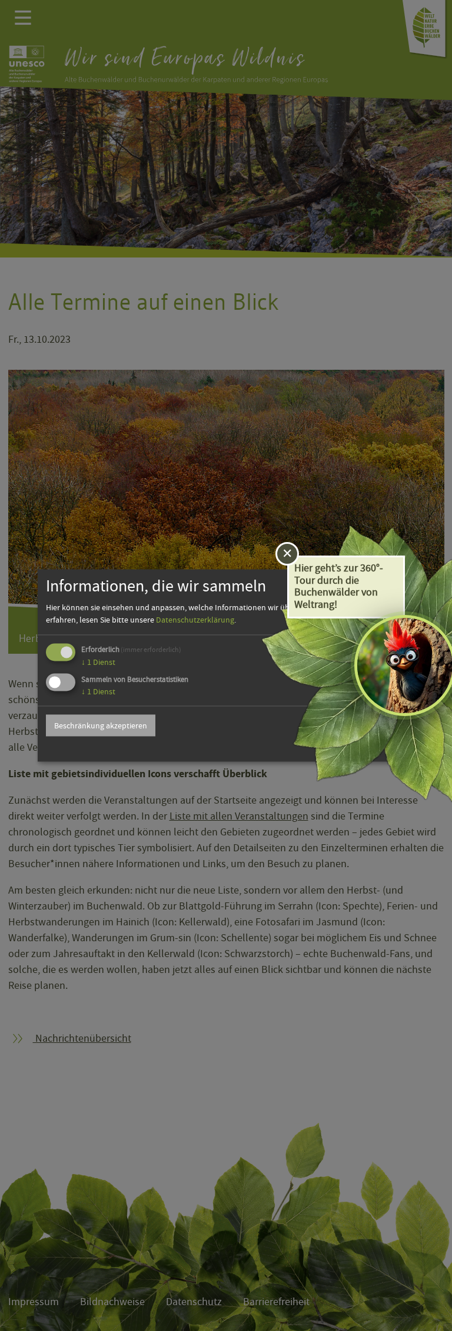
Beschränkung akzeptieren (100, 725)
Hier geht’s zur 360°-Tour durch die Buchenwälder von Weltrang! (338, 586)
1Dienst (98, 662)
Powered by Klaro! (377, 748)
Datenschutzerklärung (195, 619)
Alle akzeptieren (365, 725)
